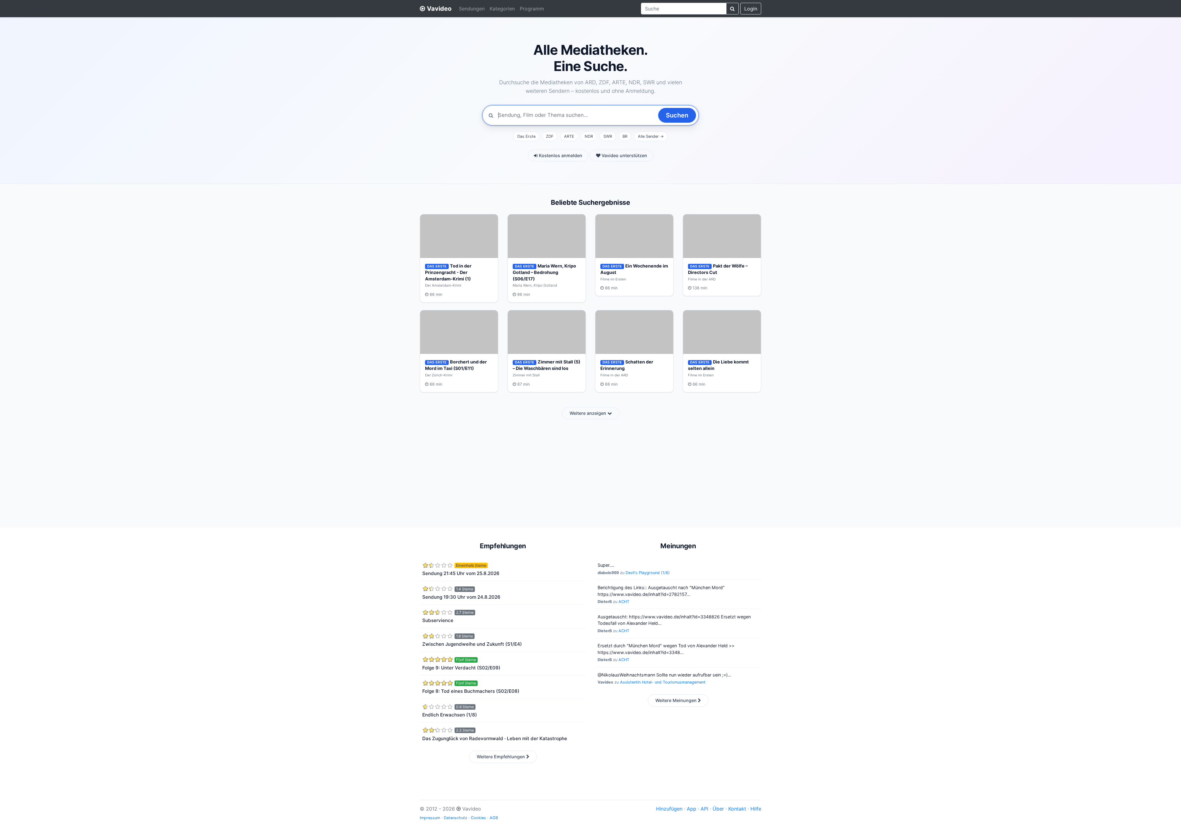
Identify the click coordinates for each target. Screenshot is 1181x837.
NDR (589, 136)
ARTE (569, 136)
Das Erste (526, 136)
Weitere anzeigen (588, 413)
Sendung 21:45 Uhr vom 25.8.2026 (460, 573)
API (704, 809)
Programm (532, 9)
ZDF (550, 136)
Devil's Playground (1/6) (648, 572)
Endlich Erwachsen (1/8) (449, 715)
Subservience (437, 620)
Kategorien (502, 9)
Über (718, 809)
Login (750, 9)
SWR (607, 136)
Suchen (677, 115)
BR (624, 136)
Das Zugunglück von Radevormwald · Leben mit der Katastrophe (494, 738)
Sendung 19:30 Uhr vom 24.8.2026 (461, 597)
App (691, 809)
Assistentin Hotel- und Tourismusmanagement (663, 682)
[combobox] (683, 8)
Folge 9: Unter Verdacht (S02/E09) (461, 668)
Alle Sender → (651, 136)
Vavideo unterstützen (623, 155)
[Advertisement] (590, 469)
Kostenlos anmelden (560, 155)
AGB (494, 817)
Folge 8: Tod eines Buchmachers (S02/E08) (470, 691)
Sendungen (472, 9)
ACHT (623, 601)
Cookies (478, 817)
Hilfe (755, 809)
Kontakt (737, 809)
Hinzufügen (669, 809)
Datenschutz (455, 817)
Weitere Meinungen (676, 700)
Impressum (430, 817)
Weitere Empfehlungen (501, 756)
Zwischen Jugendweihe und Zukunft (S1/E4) (472, 644)
